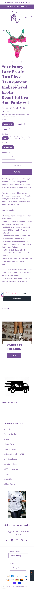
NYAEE (12, 586)
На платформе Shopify (21, 586)
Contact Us (8, 479)
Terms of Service (10, 434)
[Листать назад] (12, 62)
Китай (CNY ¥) (16, 556)
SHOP (14, 355)
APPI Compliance (10, 459)
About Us (7, 429)
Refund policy (9, 439)
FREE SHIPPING (8, 402)
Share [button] (6, 309)
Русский (16, 568)
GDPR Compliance (11, 469)
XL (5, 138)
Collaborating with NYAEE (14, 454)
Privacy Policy (9, 444)
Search (6, 474)
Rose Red (8, 124)
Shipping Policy (10, 449)
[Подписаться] (27, 531)
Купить (17, 172)
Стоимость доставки (8, 114)
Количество (6, 152)
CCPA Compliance (10, 464)
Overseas (8, 147)
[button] (3, 17)
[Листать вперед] (22, 62)
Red (5, 129)
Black (20, 124)
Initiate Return (9, 484)
